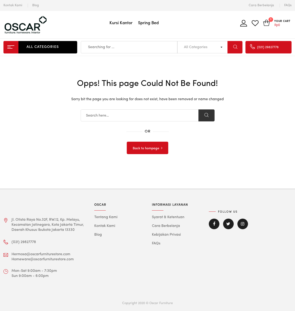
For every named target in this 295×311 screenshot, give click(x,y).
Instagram (242, 227)
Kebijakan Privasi (166, 235)
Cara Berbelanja (261, 5)
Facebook (214, 227)
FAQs (288, 5)
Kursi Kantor (121, 23)
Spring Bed (148, 23)
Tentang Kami (106, 217)
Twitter (228, 227)
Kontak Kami (12, 5)
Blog (35, 5)
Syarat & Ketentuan (168, 217)
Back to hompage (146, 148)
